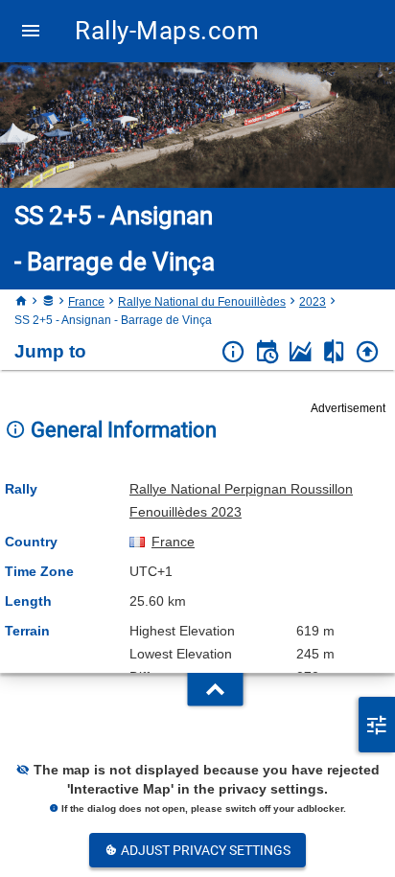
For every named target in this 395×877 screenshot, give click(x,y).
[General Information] (233, 352)
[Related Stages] (334, 352)
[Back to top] (367, 352)
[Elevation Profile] (300, 352)
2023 (312, 302)
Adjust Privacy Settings (204, 850)
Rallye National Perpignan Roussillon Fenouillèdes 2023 (241, 500)
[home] (21, 302)
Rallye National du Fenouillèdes (202, 302)
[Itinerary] (267, 352)
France (86, 302)
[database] (48, 302)
